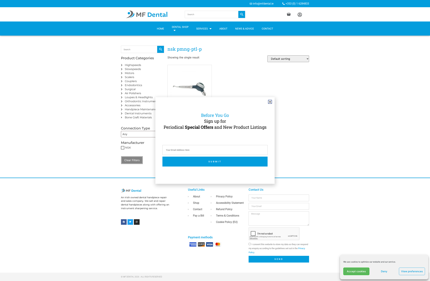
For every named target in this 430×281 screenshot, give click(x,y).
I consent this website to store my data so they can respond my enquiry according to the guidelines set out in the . (278, 248)
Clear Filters (132, 160)
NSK (128, 147)
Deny (384, 271)
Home (160, 28)
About (223, 28)
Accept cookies (356, 271)
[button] (215, 14)
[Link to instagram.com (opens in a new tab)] (137, 222)
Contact (267, 28)
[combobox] (142, 134)
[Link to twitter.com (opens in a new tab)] (130, 222)
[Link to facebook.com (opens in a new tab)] (124, 222)
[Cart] (288, 14)
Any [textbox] (124, 134)
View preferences (412, 271)
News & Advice (244, 28)
